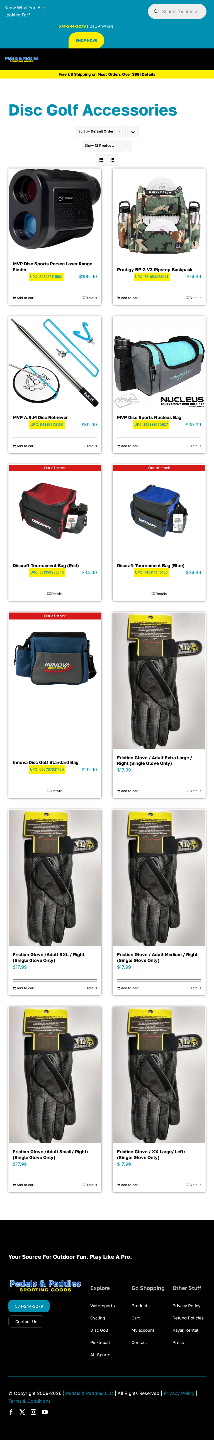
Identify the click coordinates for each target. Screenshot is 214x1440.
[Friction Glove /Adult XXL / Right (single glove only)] (55, 878)
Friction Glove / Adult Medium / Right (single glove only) (157, 957)
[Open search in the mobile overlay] (177, 11)
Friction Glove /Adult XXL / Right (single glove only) (48, 957)
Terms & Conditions (29, 1401)
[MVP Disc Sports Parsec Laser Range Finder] (55, 209)
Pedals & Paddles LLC (89, 1393)
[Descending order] (133, 131)
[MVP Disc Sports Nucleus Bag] (159, 363)
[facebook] (11, 1412)
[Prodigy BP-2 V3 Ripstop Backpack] (159, 215)
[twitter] (22, 1412)
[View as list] (112, 160)
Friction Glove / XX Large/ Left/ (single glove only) (151, 1154)
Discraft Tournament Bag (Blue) (150, 565)
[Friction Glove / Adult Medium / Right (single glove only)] (159, 878)
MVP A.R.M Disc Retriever (40, 417)
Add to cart (26, 298)
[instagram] (33, 1412)
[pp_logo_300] (21, 59)
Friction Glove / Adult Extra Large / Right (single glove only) (154, 760)
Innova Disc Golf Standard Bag (46, 762)
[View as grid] (101, 160)
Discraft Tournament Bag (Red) (46, 565)
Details (91, 298)
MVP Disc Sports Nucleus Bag (149, 417)
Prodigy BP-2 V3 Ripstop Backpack (155, 269)
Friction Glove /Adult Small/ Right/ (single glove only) (51, 1154)
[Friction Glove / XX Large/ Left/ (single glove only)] (159, 1075)
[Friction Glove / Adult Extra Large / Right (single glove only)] (159, 681)
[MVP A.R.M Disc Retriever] (55, 363)
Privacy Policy (179, 1393)
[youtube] (45, 1412)
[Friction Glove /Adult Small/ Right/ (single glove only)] (55, 1075)
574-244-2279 (72, 26)
